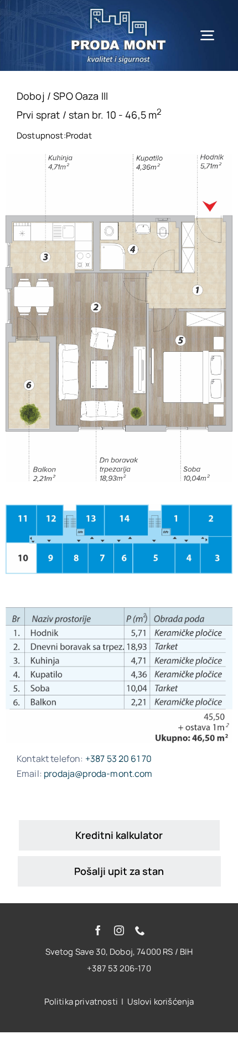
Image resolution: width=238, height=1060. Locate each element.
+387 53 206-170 (119, 968)
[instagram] (119, 930)
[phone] (140, 930)
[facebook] (98, 930)
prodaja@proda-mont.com (98, 773)
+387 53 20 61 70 (118, 758)
